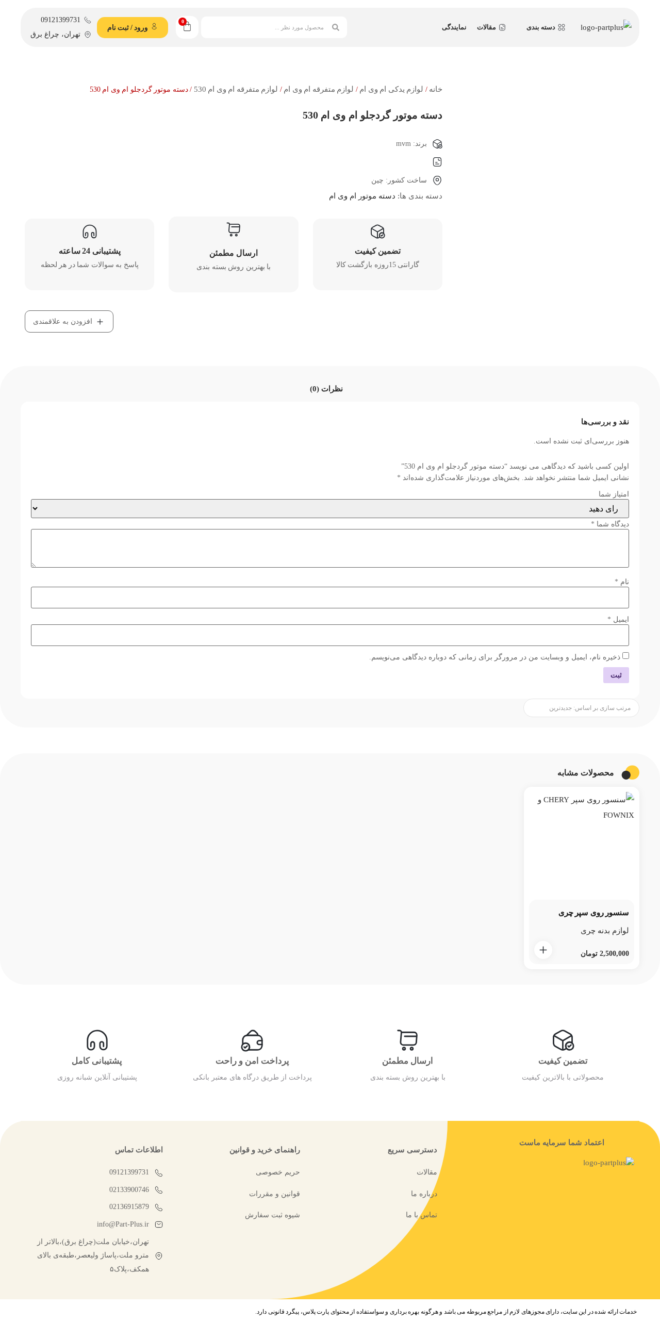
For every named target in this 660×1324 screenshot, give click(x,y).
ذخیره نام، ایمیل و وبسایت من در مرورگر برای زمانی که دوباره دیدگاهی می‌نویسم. (494, 657)
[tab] (326, 389)
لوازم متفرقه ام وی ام (319, 89)
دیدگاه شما (610, 524)
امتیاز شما (614, 494)
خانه (435, 89)
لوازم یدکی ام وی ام (391, 89)
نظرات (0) (326, 389)
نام (622, 582)
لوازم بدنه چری (605, 930)
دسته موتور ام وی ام (362, 196)
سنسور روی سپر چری (594, 912)
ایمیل (618, 619)
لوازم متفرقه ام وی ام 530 (236, 89)
